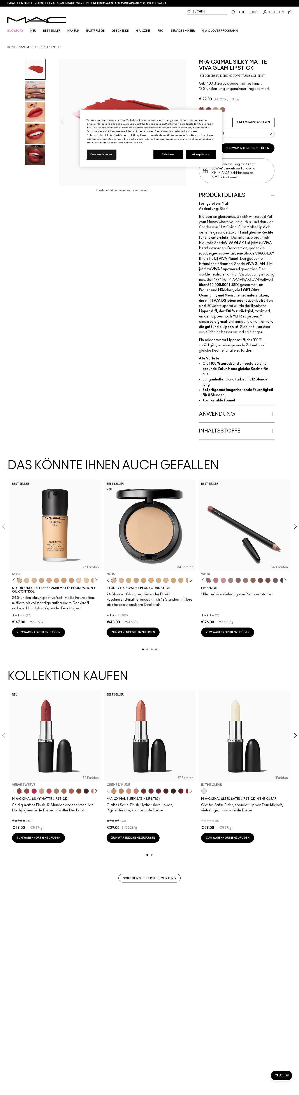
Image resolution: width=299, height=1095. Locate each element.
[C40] (86, 580)
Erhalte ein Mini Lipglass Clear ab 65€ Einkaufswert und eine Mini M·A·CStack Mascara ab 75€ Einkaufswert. (87, 3)
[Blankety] (136, 791)
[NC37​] (173, 580)
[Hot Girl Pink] (34, 791)
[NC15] (19, 580)
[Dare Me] (49, 791)
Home (11, 47)
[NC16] (34, 580)
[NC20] (64, 580)
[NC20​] (143, 580)
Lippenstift (54, 47)
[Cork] (238, 580)
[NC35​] (166, 580)
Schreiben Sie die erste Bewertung (149, 878)
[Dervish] (216, 580)
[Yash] (64, 791)
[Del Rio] (158, 791)
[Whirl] (208, 580)
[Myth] (129, 791)
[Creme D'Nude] (114, 791)
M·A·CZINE (143, 31)
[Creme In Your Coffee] (151, 791)
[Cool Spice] (253, 580)
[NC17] (41, 580)
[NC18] (49, 580)
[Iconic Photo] (79, 791)
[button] (281, 1075)
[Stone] (245, 580)
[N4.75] (27, 580)
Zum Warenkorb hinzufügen (247, 148)
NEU (33, 31)
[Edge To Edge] (223, 580)
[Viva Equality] (222, 109)
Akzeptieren (200, 154)
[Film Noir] (173, 791)
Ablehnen (168, 154)
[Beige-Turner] (260, 580)
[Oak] (231, 580)
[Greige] (268, 580)
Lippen (38, 47)
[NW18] (71, 580)
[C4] (79, 580)
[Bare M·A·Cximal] (86, 791)
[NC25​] (151, 580)
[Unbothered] (27, 791)
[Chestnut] (275, 580)
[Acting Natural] (41, 791)
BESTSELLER (51, 31)
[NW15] (56, 580)
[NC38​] (181, 580)
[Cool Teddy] (71, 791)
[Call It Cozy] (121, 791)
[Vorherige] (14, 580)
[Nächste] (95, 580)
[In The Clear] (204, 791)
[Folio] (56, 791)
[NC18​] (136, 580)
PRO (161, 31)
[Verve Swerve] (19, 791)
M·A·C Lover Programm (220, 31)
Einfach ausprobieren (253, 122)
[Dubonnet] (181, 791)
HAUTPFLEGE (95, 31)
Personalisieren (101, 154)
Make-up (25, 47)
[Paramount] (166, 791)
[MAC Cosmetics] (36, 20)
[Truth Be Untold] (143, 791)
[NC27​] (158, 580)
